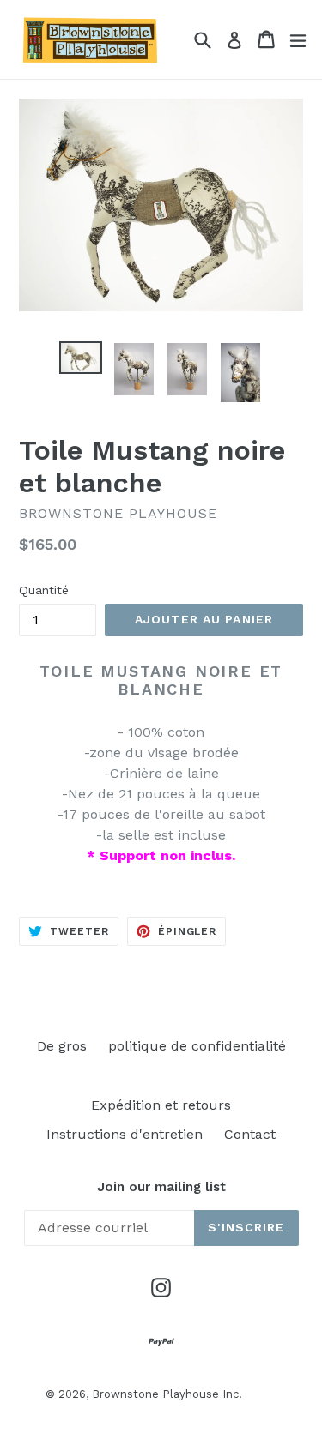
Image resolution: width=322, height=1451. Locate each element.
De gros (62, 1046)
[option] (80, 358)
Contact (250, 1134)
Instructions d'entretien (124, 1134)
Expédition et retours (161, 1105)
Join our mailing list (161, 1187)
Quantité (44, 590)
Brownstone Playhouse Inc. (167, 1394)
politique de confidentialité (197, 1046)
